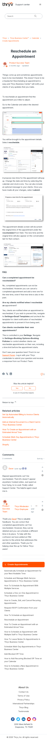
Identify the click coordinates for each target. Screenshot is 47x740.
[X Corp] (7, 374)
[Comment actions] (42, 475)
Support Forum (8, 355)
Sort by (40, 459)
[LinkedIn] (11, 374)
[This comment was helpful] (42, 467)
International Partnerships (23, 703)
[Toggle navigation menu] (40, 5)
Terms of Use (23, 696)
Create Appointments (10, 41)
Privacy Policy (23, 699)
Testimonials (23, 711)
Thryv (4, 38)
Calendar (35, 38)
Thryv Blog (23, 707)
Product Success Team (19, 63)
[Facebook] (3, 374)
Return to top (8, 402)
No (30, 388)
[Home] (7, 4)
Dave (11, 468)
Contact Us (23, 692)
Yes (17, 388)
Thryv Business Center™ (19, 38)
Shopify (5, 444)
